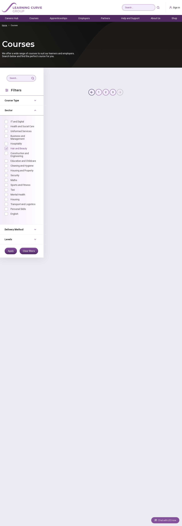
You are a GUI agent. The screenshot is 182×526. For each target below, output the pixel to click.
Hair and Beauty (19, 148)
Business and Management (18, 137)
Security (15, 175)
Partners (105, 18)
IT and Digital (17, 121)
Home (4, 25)
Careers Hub (11, 18)
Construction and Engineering (20, 154)
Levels (8, 239)
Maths (14, 180)
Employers (84, 18)
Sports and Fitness (20, 185)
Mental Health (18, 194)
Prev (91, 92)
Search (158, 7)
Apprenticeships (58, 18)
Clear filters (29, 251)
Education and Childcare (23, 160)
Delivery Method (14, 229)
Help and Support (130, 18)
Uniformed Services (21, 131)
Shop (174, 18)
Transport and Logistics (23, 204)
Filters (16, 90)
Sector (9, 110)
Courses (34, 18)
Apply (11, 251)
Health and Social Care (22, 126)
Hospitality (16, 143)
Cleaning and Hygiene (22, 165)
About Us (155, 18)
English (14, 213)
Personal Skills (18, 209)
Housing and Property (22, 170)
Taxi (13, 189)
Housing (15, 199)
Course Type (12, 100)
